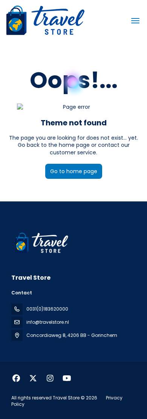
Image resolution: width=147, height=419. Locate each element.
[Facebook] (16, 378)
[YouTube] (67, 378)
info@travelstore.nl (47, 322)
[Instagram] (50, 378)
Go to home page (73, 171)
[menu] (135, 21)
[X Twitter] (33, 378)
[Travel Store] (40, 243)
